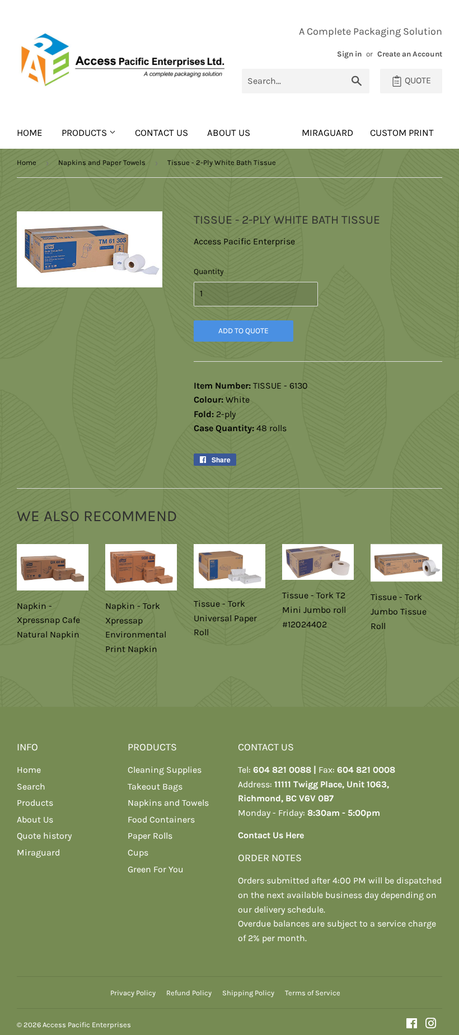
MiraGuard (327, 132)
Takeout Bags (155, 786)
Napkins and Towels (168, 802)
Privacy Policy (133, 993)
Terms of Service (312, 993)
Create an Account (409, 54)
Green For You (156, 869)
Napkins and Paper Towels (102, 162)
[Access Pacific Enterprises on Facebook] (412, 1024)
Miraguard (38, 852)
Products (85, 132)
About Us (228, 132)
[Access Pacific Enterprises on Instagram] (431, 1024)
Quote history (44, 835)
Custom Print (402, 132)
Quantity (209, 271)
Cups (138, 852)
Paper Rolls (150, 835)
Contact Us (161, 132)
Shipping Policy (248, 993)
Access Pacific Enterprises (87, 1024)
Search (31, 786)
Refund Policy (189, 993)
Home (30, 132)
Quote (416, 80)
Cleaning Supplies (165, 769)
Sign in (349, 54)
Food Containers (161, 819)
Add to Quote (243, 330)
